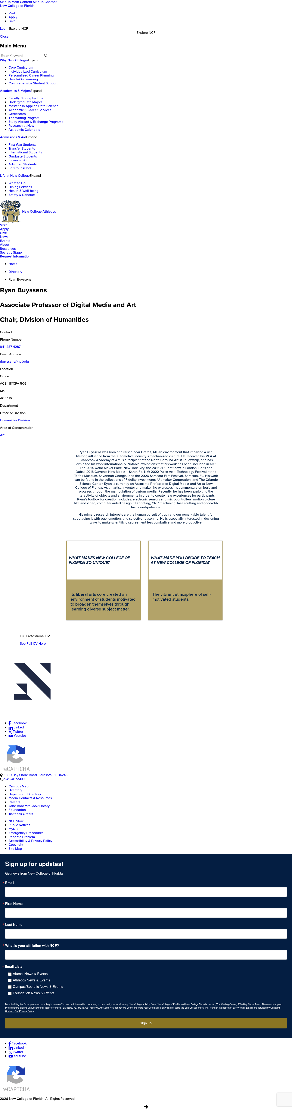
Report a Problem (22, 836)
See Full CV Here (33, 643)
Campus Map (18, 786)
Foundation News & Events (33, 992)
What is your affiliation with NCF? (32, 945)
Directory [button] (15, 271)
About (4, 244)
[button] (146, 685)
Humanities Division (15, 420)
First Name (14, 903)
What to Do (17, 183)
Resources (8, 248)
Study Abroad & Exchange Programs (36, 121)
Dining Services (20, 186)
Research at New (21, 125)
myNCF (14, 829)
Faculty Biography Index (27, 98)
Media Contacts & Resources (30, 798)
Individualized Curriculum (28, 71)
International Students (25, 152)
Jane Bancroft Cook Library (29, 805)
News (4, 236)
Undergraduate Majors (25, 102)
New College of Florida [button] (17, 5)
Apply (13, 17)
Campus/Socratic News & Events (38, 986)
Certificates (17, 113)
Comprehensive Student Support (33, 83)
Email (9, 882)
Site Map (15, 848)
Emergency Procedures (26, 832)
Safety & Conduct (22, 194)
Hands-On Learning (23, 79)
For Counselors (20, 168)
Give (12, 21)
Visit (12, 13)
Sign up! (146, 1023)
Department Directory (25, 794)
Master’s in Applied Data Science (33, 105)
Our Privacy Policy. (24, 1011)
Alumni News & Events (30, 973)
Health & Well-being (23, 190)
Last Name (13, 924)
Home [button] (13, 263)
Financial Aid (18, 160)
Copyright (16, 844)
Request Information (15, 256)
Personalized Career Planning (31, 75)
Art (2, 434)
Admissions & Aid (13, 137)
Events (5, 240)
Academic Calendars (24, 129)
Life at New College (15, 175)
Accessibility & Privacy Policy (30, 840)
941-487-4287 (10, 346)
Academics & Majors (15, 90)
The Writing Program (24, 117)
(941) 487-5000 (15, 779)
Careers (14, 802)
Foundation (17, 809)
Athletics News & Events (31, 980)
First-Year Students (22, 144)
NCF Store (16, 821)
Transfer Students (22, 148)
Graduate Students (23, 156)
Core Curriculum (21, 67)
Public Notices (19, 824)
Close (4, 36)
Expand (33, 60)
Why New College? (14, 60)
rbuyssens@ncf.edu (14, 361)
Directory (15, 790)
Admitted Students (23, 164)
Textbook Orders (21, 813)
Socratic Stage (11, 252)
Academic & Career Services (30, 109)
